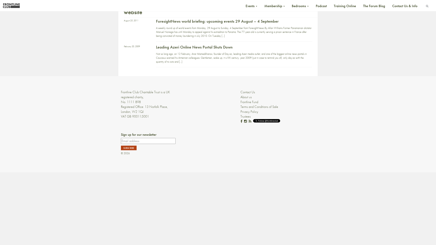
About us (246, 97)
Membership (273, 6)
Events (250, 6)
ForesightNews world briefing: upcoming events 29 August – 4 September (217, 21)
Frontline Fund (249, 102)
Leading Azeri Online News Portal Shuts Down (194, 47)
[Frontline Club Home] (11, 4)
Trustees (245, 116)
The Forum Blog (374, 6)
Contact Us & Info (404, 6)
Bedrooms (299, 6)
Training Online (345, 6)
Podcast (321, 6)
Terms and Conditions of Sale (259, 106)
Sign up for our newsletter (139, 134)
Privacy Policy (249, 111)
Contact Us (247, 92)
